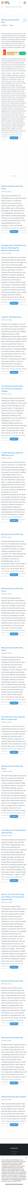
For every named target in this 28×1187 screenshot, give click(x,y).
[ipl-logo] (7, 3)
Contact (14, 1154)
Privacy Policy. (17, 1181)
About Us (14, 1151)
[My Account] (25, 2)
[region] (14, 1171)
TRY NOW (22, 53)
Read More (14, 231)
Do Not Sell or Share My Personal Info (14, 1184)
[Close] (26, 1157)
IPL (2, 7)
